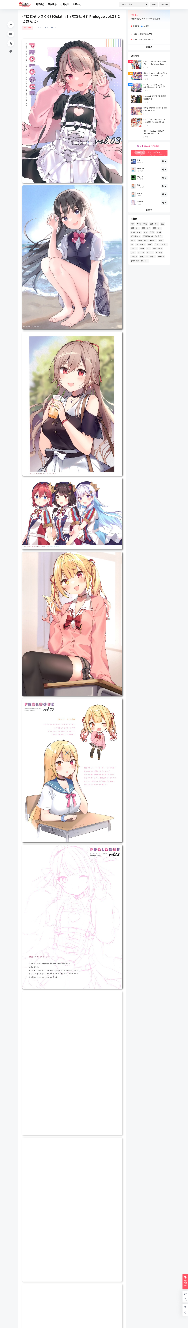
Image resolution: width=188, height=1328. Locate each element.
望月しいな (144, 257)
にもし (164, 244)
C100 (133, 232)
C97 (148, 228)
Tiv (136, 244)
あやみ (142, 244)
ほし (148, 249)
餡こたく (144, 261)
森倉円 (152, 257)
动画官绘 (64, 4)
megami (153, 240)
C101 (139, 232)
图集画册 (52, 4)
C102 (146, 232)
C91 (151, 224)
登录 (154, 5)
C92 (156, 224)
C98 (154, 228)
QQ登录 (146, 26)
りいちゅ (141, 253)
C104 (159, 232)
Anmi (139, 224)
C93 (162, 224)
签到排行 (149, 210)
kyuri (146, 240)
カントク (150, 253)
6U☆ (133, 224)
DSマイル (158, 236)
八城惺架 (134, 257)
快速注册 (164, 5)
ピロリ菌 (159, 253)
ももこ (133, 253)
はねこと (134, 249)
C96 (143, 228)
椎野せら (160, 257)
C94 (132, 228)
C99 (159, 228)
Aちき (145, 224)
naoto (161, 240)
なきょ (157, 244)
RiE (132, 244)
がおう (150, 244)
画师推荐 (40, 4)
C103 (152, 232)
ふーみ (142, 249)
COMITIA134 (148, 236)
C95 (137, 228)
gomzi (133, 240)
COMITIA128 (135, 236)
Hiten (140, 240)
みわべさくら (157, 249)
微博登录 (136, 26)
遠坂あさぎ (135, 261)
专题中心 (77, 4)
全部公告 (149, 47)
